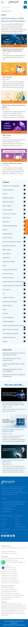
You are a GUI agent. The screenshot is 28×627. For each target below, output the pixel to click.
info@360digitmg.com (8, 509)
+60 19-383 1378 (7, 511)
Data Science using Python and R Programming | (12, 558)
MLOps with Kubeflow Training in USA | (10, 593)
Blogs (16, 519)
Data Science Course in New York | (9, 577)
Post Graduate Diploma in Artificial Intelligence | (12, 595)
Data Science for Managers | (7, 587)
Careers (3, 521)
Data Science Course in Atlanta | (8, 569)
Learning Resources (20, 529)
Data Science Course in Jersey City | (9, 575)
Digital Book (18, 524)
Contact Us (4, 519)
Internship (4, 524)
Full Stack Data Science (6, 599)
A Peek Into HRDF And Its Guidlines (12, 163)
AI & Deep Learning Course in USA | (9, 560)
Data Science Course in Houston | (9, 573)
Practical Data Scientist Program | (9, 589)
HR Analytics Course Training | (8, 551)
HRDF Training (6, 135)
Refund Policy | (14, 623)
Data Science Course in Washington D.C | (11, 581)
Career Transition (5, 529)
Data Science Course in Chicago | (9, 571)
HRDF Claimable (7, 77)
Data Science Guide (20, 526)
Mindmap (17, 521)
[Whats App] (3, 562)
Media (2, 526)
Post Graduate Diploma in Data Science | (10, 597)
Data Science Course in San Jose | (9, 579)
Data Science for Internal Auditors (9, 553)
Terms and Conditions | (10, 621)
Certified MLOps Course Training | (9, 591)
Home (2, 11)
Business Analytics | (6, 566)
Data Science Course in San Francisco (10, 582)
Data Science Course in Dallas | (8, 567)
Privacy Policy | (20, 621)
